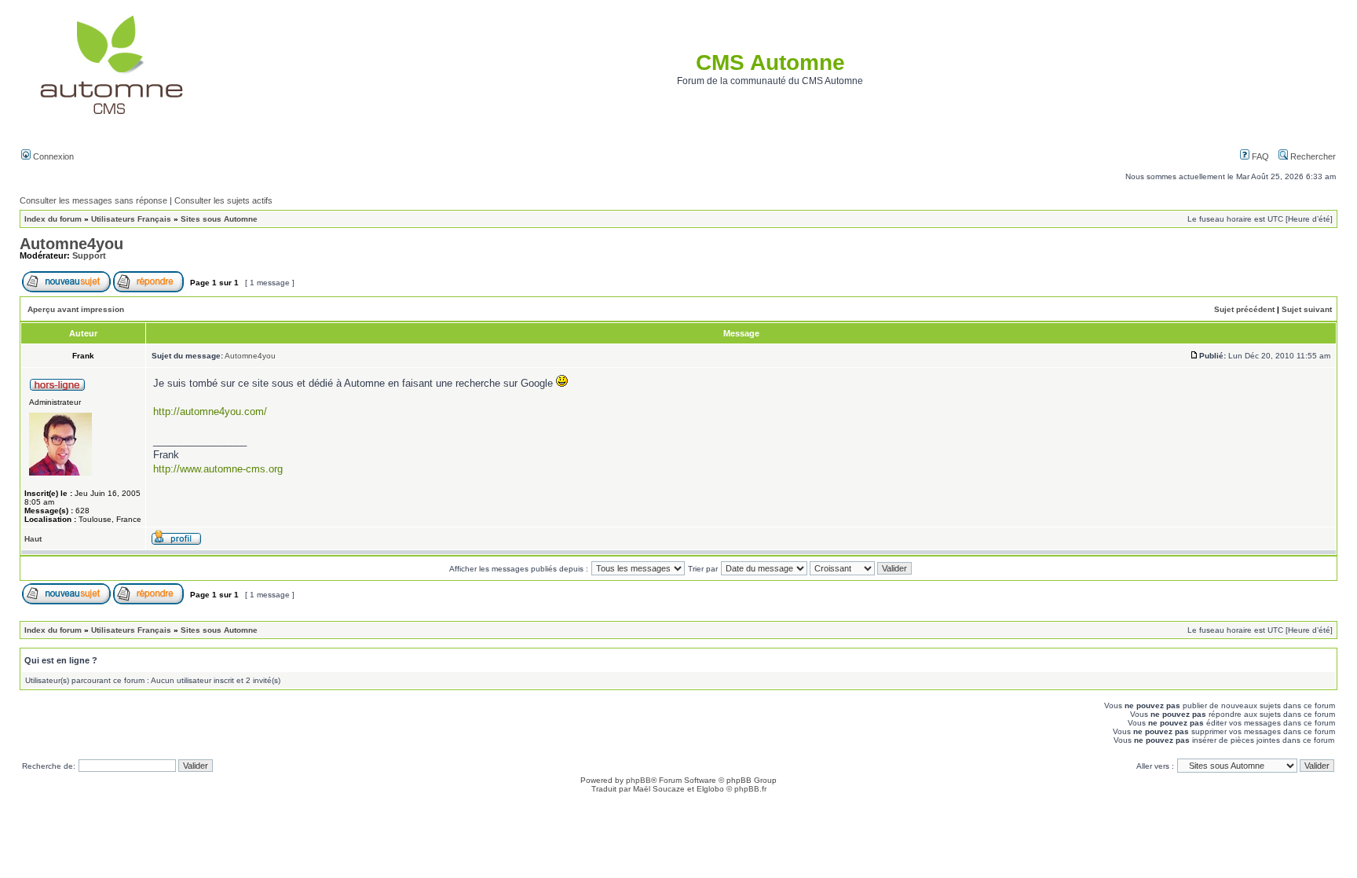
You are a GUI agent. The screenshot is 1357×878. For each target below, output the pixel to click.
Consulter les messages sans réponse (93, 200)
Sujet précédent (1244, 309)
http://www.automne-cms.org (218, 469)
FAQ (1259, 156)
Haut (33, 539)
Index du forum (53, 219)
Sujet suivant (1307, 309)
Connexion (52, 156)
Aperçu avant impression (75, 309)
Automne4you (71, 243)
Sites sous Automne (219, 219)
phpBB (638, 780)
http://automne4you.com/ (210, 411)
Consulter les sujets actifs (223, 200)
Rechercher (1312, 156)
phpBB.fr (750, 788)
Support (89, 255)
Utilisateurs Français (131, 219)
